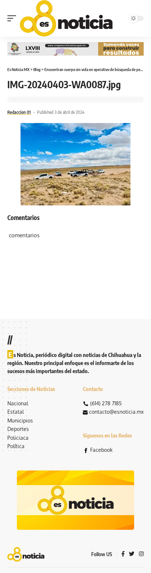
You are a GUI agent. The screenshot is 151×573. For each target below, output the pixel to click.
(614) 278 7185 (106, 403)
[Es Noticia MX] (66, 18)
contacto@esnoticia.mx (116, 412)
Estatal (15, 412)
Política (16, 446)
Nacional (17, 403)
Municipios (20, 420)
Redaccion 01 (19, 112)
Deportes (18, 429)
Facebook (101, 450)
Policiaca (18, 438)
